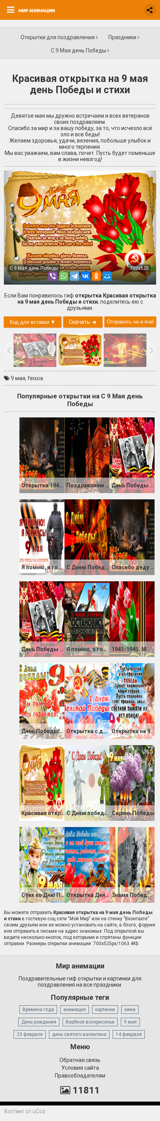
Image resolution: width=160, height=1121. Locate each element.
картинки (105, 1009)
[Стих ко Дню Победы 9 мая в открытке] (41, 864)
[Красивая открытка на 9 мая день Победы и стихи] (41, 782)
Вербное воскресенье (90, 1022)
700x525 (139, 268)
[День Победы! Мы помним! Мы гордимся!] (41, 700)
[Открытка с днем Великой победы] (87, 700)
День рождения (38, 1022)
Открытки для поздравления (58, 37)
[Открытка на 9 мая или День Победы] (132, 700)
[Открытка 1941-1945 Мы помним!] (41, 455)
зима (130, 1009)
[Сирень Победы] (132, 782)
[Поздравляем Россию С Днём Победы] (87, 455)
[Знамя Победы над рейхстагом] (132, 864)
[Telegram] (74, 276)
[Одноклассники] (96, 276)
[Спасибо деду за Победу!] (132, 537)
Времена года (38, 1009)
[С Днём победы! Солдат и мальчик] (87, 782)
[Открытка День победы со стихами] (87, 864)
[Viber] (52, 276)
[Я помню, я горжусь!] (41, 537)
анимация (74, 1009)
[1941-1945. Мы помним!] (132, 618)
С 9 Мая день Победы (79, 50)
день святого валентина (79, 1034)
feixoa (35, 378)
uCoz (39, 1111)
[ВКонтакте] (85, 276)
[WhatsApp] (63, 276)
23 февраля (30, 1034)
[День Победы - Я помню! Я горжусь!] (132, 455)
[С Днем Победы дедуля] (87, 537)
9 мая (18, 378)
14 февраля (129, 1034)
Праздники (122, 37)
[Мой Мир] (107, 276)
